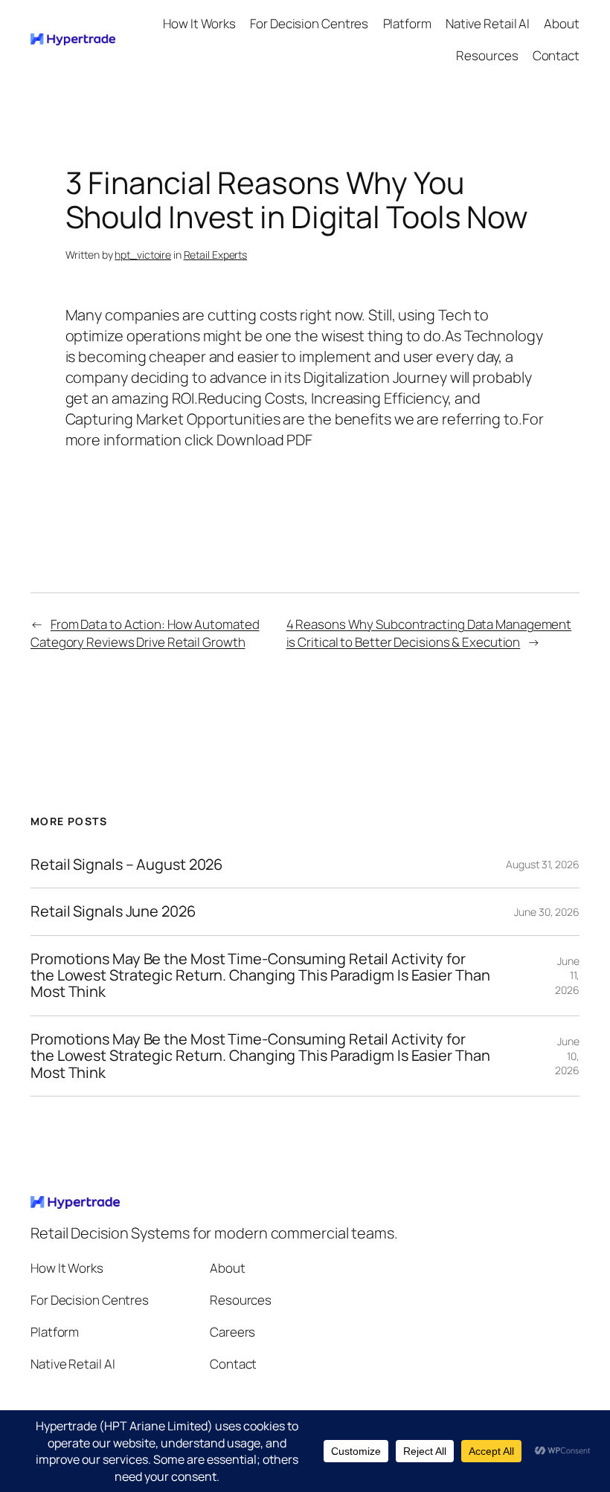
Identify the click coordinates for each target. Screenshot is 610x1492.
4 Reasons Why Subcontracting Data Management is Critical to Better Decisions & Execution (429, 633)
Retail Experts (216, 255)
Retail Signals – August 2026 (127, 864)
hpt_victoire (143, 255)
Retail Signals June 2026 (113, 911)
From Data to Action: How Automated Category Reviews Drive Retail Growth (145, 633)
